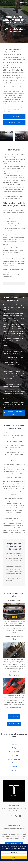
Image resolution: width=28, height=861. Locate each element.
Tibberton (14, 744)
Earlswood (14, 766)
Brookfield (14, 770)
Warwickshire (15, 89)
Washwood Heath (14, 751)
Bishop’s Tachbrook (14, 759)
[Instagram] (11, 816)
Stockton (14, 763)
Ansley (14, 748)
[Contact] (20, 816)
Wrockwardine (14, 755)
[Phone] (16, 816)
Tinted (4, 2)
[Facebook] (7, 816)
